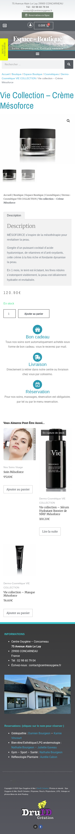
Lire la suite (50, 531)
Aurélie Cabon (48, 757)
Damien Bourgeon (39, 733)
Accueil (6, 74)
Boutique (16, 74)
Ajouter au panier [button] (18, 489)
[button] (5, 26)
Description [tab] (14, 215)
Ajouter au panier (33, 314)
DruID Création (43, 788)
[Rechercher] (69, 64)
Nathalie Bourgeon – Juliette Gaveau (34, 747)
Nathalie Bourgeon (51, 752)
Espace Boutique (33, 74)
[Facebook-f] (41, 827)
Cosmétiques (51, 74)
